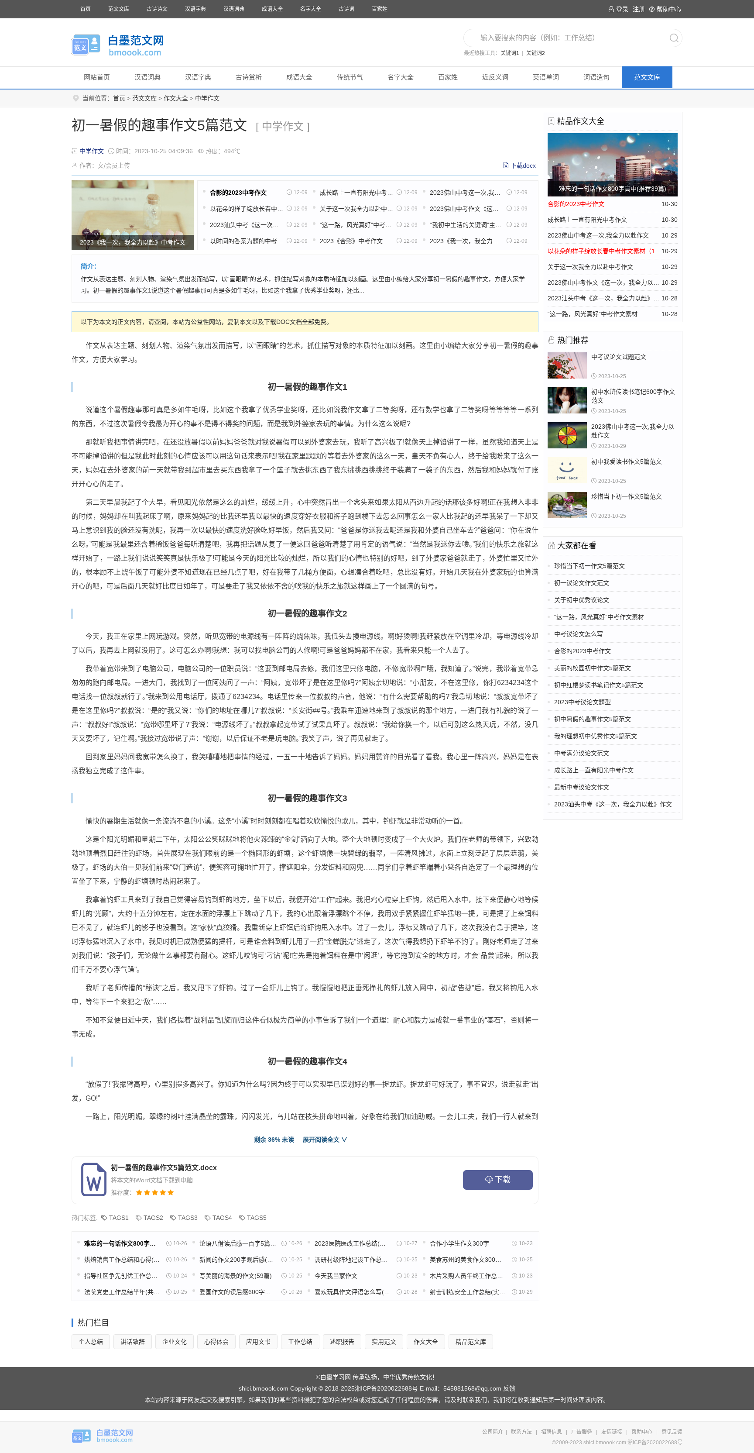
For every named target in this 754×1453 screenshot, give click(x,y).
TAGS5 (257, 1217)
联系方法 (521, 1432)
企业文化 (174, 1341)
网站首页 (97, 77)
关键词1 (509, 53)
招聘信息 (551, 1432)
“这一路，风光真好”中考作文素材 (356, 224)
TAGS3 (188, 1217)
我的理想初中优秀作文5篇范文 (595, 736)
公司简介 (492, 1432)
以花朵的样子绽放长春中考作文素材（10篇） (246, 208)
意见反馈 (671, 1432)
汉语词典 (233, 9)
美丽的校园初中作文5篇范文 (592, 668)
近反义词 (495, 77)
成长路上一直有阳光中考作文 (356, 192)
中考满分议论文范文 (581, 753)
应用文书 (258, 1341)
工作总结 (300, 1341)
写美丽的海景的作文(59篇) (235, 1275)
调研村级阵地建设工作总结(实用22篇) (353, 1259)
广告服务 (581, 1432)
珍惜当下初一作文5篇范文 (589, 565)
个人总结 (91, 1341)
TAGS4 (222, 1217)
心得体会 (216, 1341)
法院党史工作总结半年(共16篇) (122, 1291)
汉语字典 (195, 9)
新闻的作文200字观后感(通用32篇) (237, 1259)
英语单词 (546, 77)
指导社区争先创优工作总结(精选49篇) (122, 1275)
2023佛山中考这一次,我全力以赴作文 (466, 192)
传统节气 (350, 77)
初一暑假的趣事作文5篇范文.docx (164, 1167)
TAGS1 (119, 1217)
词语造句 (596, 77)
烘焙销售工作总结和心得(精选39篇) (122, 1259)
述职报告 (342, 1341)
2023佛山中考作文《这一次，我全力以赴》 (466, 208)
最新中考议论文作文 (581, 787)
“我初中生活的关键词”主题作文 (466, 224)
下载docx (523, 165)
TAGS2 (153, 1217)
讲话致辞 (132, 1341)
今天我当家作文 (336, 1275)
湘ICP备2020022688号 (386, 1388)
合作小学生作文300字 (459, 1243)
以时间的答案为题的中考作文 (246, 241)
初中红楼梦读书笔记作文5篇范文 (598, 685)
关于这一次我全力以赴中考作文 (356, 208)
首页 (85, 9)
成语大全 (272, 9)
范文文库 (118, 9)
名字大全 (310, 9)
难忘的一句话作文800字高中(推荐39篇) (122, 1243)
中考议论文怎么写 (578, 633)
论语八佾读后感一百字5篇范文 (237, 1243)
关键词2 (535, 53)
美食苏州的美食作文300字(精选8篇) (468, 1259)
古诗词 (346, 9)
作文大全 (176, 98)
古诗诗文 (157, 9)
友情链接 (611, 1432)
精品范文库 (471, 1341)
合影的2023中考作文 (238, 192)
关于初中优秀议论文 (581, 599)
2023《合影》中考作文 (351, 241)
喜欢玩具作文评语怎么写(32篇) (353, 1291)
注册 (639, 9)
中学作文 (207, 98)
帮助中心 (669, 9)
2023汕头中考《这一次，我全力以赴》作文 (246, 224)
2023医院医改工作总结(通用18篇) (353, 1243)
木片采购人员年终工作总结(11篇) (468, 1275)
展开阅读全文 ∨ (325, 1139)
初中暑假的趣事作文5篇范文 (592, 719)
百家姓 (379, 9)
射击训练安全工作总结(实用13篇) (468, 1291)
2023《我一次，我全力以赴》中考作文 (466, 241)
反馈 (509, 1388)
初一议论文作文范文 (581, 582)
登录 (622, 9)
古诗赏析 (249, 77)
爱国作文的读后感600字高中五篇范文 (237, 1291)
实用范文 (384, 1341)
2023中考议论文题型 (582, 702)
